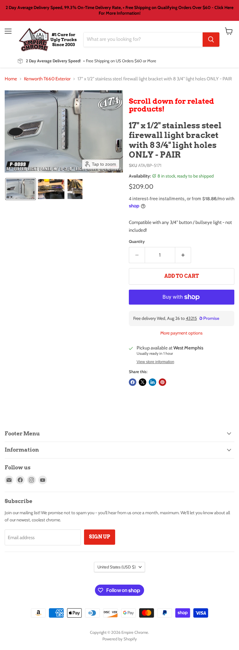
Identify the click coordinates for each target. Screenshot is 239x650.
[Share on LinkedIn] (152, 382)
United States (116, 566)
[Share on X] (142, 382)
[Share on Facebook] (132, 382)
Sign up (99, 537)
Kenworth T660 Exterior (47, 79)
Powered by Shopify (119, 638)
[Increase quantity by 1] (183, 255)
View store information (155, 362)
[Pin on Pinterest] (162, 382)
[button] (20, 189)
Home (11, 79)
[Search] (211, 39)
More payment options (181, 332)
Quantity (137, 241)
